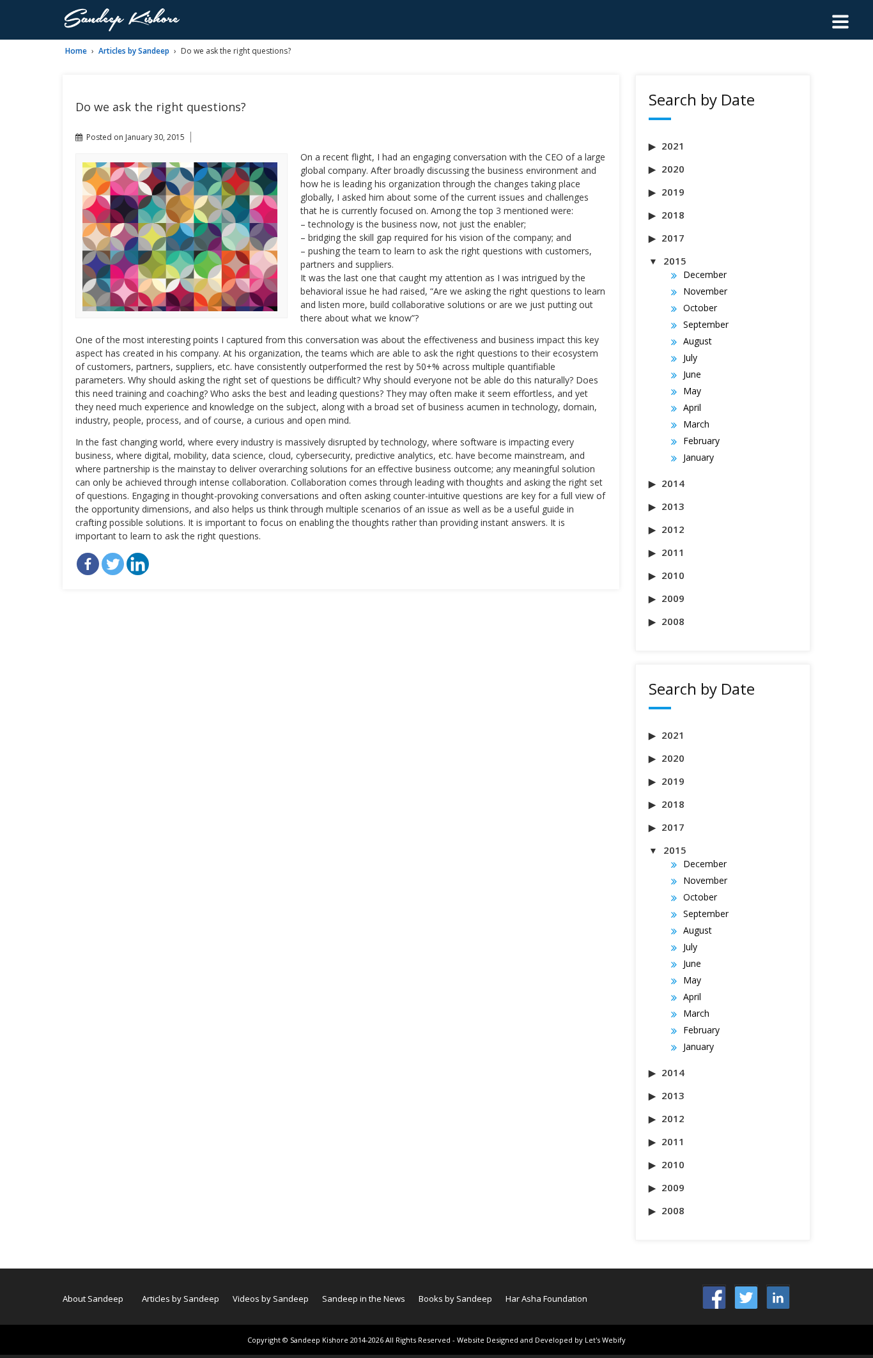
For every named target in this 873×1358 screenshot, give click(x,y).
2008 (672, 621)
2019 (672, 191)
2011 (672, 552)
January (698, 457)
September (706, 324)
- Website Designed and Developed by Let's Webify (539, 1340)
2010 (672, 575)
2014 (672, 483)
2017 (672, 237)
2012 (672, 529)
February (701, 441)
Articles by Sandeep (133, 50)
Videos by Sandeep (271, 1298)
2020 (672, 168)
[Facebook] (88, 564)
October (700, 308)
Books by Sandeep (455, 1298)
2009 (672, 598)
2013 (672, 506)
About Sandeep (93, 1298)
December (705, 274)
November (705, 291)
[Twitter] (113, 564)
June (692, 374)
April (692, 407)
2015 (674, 260)
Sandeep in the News (363, 1298)
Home (76, 50)
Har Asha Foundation (546, 1298)
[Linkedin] (138, 564)
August (697, 341)
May (692, 391)
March (696, 424)
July (690, 357)
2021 (672, 145)
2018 (672, 214)
